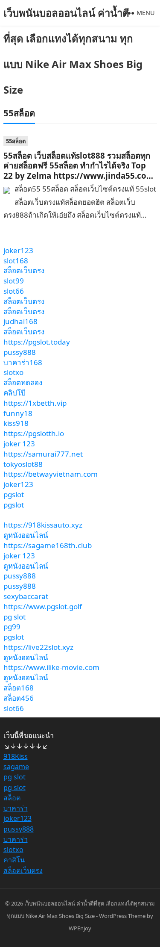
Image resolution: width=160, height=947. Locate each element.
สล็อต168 (18, 688)
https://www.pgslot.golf (42, 606)
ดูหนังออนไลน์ (25, 535)
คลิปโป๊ (14, 393)
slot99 (13, 281)
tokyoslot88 (23, 464)
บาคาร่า (15, 808)
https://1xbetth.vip (35, 403)
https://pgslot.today (36, 342)
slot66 (13, 291)
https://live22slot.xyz (38, 647)
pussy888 (19, 352)
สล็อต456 (18, 698)
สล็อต (11, 797)
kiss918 (16, 423)
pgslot (13, 494)
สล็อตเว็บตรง (23, 270)
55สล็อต (16, 141)
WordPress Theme (122, 916)
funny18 (17, 413)
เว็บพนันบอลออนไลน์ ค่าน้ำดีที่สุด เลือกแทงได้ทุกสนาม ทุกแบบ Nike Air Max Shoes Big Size (73, 51)
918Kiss (15, 756)
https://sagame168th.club (47, 545)
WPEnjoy (80, 928)
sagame (16, 766)
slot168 (15, 261)
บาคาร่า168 (22, 362)
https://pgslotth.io (33, 433)
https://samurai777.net (43, 454)
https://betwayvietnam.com (50, 474)
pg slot (14, 617)
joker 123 (19, 443)
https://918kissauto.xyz (42, 525)
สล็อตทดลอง (22, 382)
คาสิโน (14, 859)
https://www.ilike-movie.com (51, 667)
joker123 (18, 250)
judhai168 (20, 321)
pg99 (11, 626)
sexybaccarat (25, 596)
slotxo (13, 372)
